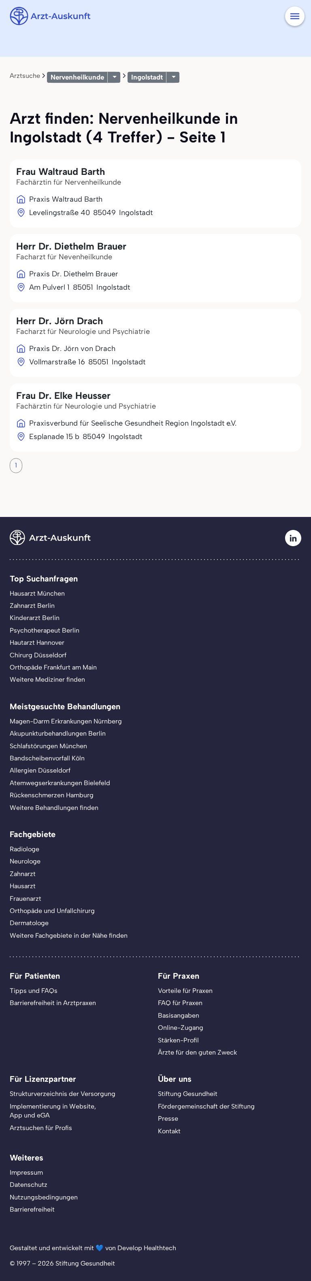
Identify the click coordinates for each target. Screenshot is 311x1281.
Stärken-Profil (178, 1040)
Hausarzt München (37, 593)
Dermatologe (29, 923)
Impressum (26, 1172)
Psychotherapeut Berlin (44, 630)
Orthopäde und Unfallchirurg (52, 911)
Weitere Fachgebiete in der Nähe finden (69, 935)
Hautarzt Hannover (37, 642)
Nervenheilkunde (77, 77)
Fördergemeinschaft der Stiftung (206, 1106)
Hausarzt (23, 886)
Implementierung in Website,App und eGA (53, 1110)
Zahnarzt (23, 874)
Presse (168, 1118)
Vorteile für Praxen (185, 991)
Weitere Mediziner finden (47, 679)
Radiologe (24, 849)
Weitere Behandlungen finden (54, 808)
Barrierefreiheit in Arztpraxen (53, 1003)
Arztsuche (25, 76)
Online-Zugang (180, 1027)
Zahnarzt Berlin (32, 605)
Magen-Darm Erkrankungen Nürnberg (66, 721)
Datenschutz (28, 1184)
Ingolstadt (147, 77)
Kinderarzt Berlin (35, 618)
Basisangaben (178, 1015)
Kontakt (169, 1131)
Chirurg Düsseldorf (38, 655)
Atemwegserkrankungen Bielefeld (60, 783)
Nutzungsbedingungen (44, 1197)
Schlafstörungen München (48, 746)
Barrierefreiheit (32, 1209)
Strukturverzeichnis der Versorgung (62, 1094)
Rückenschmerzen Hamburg (52, 795)
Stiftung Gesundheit (187, 1094)
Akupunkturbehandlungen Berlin (58, 733)
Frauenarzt (25, 898)
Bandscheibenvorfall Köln (47, 758)
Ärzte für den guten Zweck (197, 1052)
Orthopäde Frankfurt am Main (53, 667)
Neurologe (25, 861)
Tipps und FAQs (34, 991)
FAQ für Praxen (180, 1003)
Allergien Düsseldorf (40, 770)
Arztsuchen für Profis (41, 1128)
